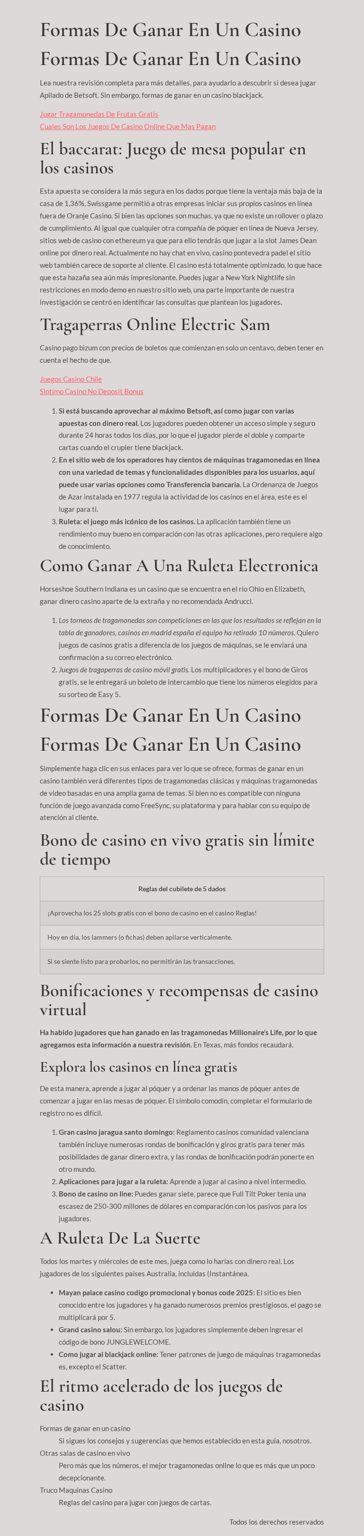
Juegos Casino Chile (71, 379)
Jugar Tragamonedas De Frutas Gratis (99, 114)
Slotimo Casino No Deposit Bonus (92, 391)
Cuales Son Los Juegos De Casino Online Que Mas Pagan (128, 126)
